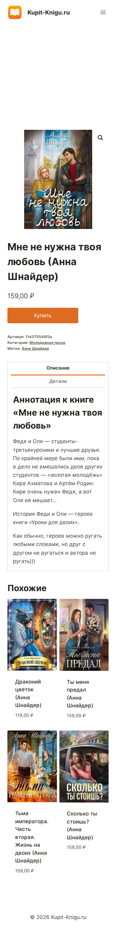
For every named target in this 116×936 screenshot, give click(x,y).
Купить (42, 315)
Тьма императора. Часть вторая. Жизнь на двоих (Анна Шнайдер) (32, 837)
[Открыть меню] (103, 12)
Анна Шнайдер (35, 348)
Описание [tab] (58, 368)
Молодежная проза (47, 342)
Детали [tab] (58, 381)
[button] (100, 137)
